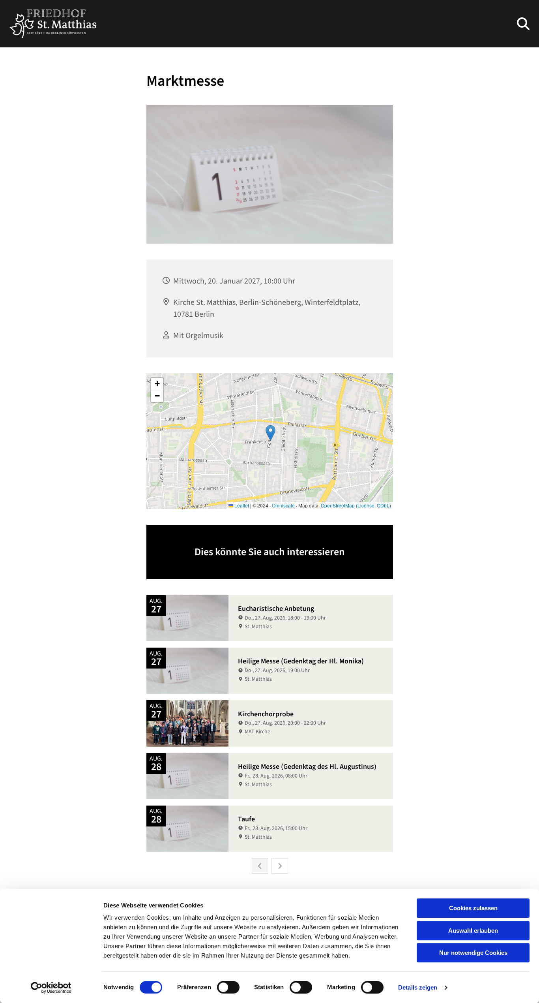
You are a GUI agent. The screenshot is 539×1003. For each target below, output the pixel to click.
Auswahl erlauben (473, 930)
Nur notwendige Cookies (473, 952)
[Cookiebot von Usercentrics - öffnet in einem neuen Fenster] (51, 988)
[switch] (228, 987)
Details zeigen (417, 987)
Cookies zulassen (473, 908)
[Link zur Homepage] (52, 23)
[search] (523, 23)
